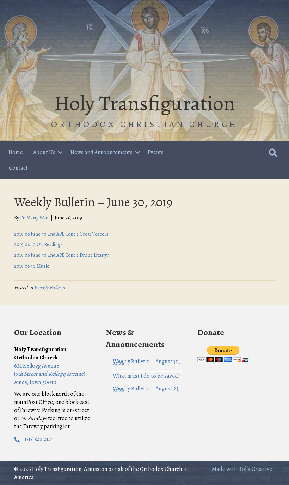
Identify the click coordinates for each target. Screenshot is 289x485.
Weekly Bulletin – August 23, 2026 (146, 389)
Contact (18, 168)
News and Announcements (101, 152)
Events (156, 152)
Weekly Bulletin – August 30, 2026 (146, 362)
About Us (44, 152)
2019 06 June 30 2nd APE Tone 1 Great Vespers (61, 234)
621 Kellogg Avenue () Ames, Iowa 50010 (49, 374)
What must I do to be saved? (146, 376)
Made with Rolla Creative (241, 469)
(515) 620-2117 (38, 439)
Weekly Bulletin (49, 287)
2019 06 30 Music (31, 266)
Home (15, 152)
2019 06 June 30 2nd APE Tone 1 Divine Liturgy (61, 255)
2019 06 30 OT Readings (38, 244)
